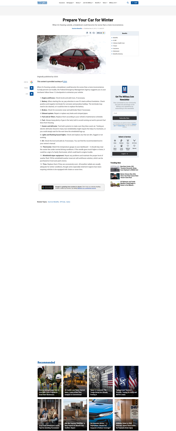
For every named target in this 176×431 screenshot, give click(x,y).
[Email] (93, 32)
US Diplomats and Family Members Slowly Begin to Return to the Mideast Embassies (127, 183)
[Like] (31, 94)
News (104, 2)
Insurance (62, 2)
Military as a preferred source (87, 188)
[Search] (127, 2)
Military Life (112, 2)
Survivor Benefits (77, 28)
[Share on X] (90, 32)
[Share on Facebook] (87, 32)
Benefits (97, 2)
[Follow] (31, 88)
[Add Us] (31, 82)
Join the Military (87, 2)
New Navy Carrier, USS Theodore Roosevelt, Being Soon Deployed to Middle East (129, 168)
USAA (65, 81)
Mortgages (70, 2)
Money (78, 2)
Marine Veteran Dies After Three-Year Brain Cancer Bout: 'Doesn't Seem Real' (129, 175)
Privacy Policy (121, 125)
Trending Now (115, 163)
